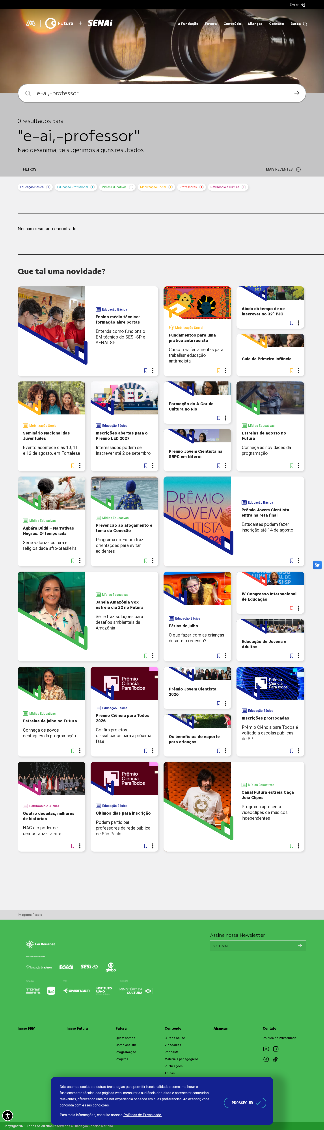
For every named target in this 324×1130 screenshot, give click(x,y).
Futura (211, 24)
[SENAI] (101, 23)
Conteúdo (232, 24)
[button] (145, 370)
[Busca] (304, 24)
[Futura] (59, 23)
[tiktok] (277, 1059)
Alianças (255, 24)
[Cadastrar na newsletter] (300, 945)
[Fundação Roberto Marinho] (30, 23)
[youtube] (267, 1049)
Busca (295, 24)
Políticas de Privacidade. (142, 1115)
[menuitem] (297, 4)
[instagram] (277, 1049)
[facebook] (267, 1059)
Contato (276, 24)
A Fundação (188, 24)
